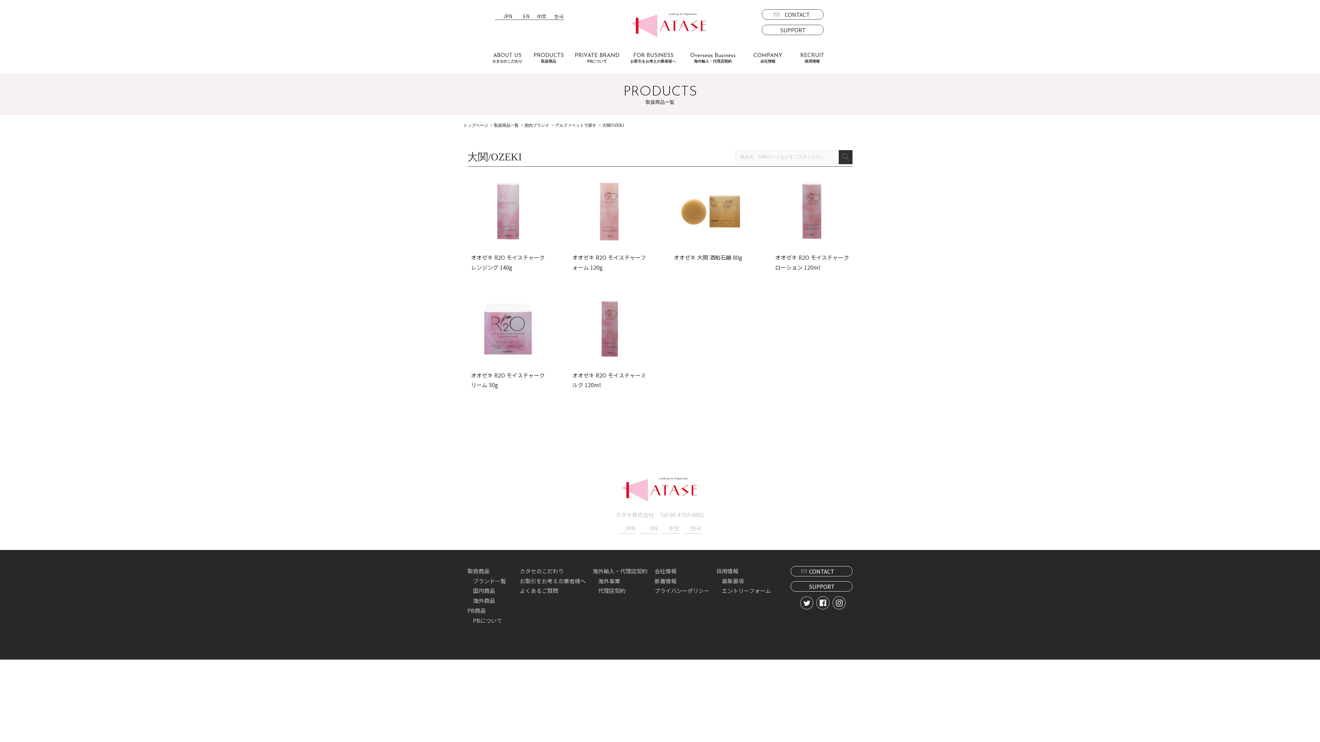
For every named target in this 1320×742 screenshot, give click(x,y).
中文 (542, 17)
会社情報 (665, 571)
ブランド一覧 (489, 581)
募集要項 (733, 581)
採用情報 (727, 571)
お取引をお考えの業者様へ (553, 581)
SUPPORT (793, 30)
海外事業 (609, 581)
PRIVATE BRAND (597, 58)
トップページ (475, 125)
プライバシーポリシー (682, 590)
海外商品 (484, 600)
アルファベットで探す (575, 125)
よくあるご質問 (539, 590)
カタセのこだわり (542, 571)
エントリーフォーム (746, 590)
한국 (559, 17)
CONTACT (797, 14)
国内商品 (484, 590)
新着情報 (665, 581)
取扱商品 (479, 571)
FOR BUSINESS (653, 58)
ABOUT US (507, 58)
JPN (507, 17)
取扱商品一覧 (506, 125)
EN (526, 17)
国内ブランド (537, 125)
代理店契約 (612, 590)
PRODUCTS (549, 58)
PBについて (487, 620)
